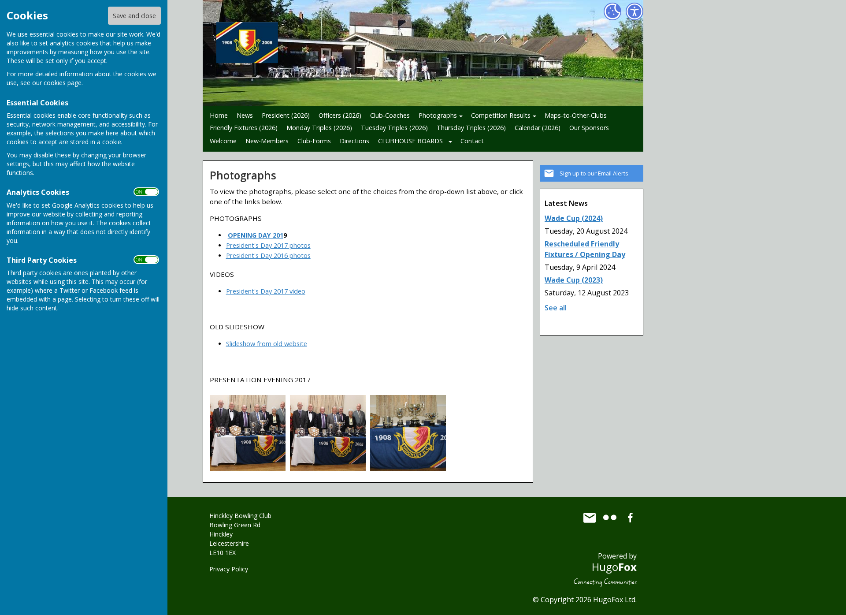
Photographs (438, 115)
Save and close (134, 15)
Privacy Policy (228, 569)
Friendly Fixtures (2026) (244, 127)
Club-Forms (314, 141)
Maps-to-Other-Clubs (576, 115)
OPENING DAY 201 (255, 235)
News (245, 115)
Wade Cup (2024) (574, 218)
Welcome (223, 141)
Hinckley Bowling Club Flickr (609, 517)
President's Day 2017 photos (268, 245)
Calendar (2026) (537, 127)
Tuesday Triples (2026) (394, 127)
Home (219, 115)
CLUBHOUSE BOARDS (410, 141)
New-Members (267, 141)
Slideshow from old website (266, 343)
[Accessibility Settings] (634, 11)
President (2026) (286, 115)
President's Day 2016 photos (268, 255)
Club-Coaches (390, 115)
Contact (472, 141)
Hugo (614, 566)
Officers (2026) (340, 115)
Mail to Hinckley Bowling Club (589, 517)
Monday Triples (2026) (319, 127)
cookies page (63, 82)
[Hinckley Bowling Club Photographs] (248, 432)
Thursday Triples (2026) (471, 127)
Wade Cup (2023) (574, 280)
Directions (354, 141)
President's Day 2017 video (265, 291)
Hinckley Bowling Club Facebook (630, 517)
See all (556, 308)
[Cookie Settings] (612, 11)
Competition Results (501, 115)
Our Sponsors (589, 127)
